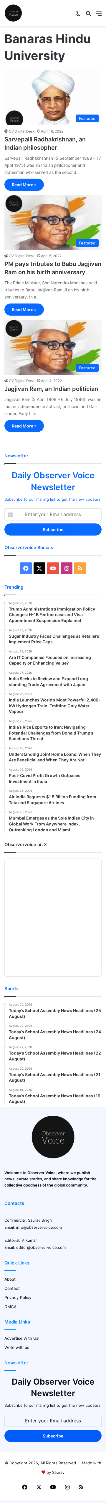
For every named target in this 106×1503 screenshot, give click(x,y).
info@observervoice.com (39, 1227)
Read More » (24, 184)
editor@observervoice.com (41, 1247)
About (10, 1279)
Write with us (16, 1347)
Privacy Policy (18, 1297)
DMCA (10, 1306)
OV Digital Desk (22, 131)
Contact (12, 1288)
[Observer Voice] (13, 13)
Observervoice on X (25, 844)
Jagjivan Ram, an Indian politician (51, 388)
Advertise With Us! (21, 1338)
